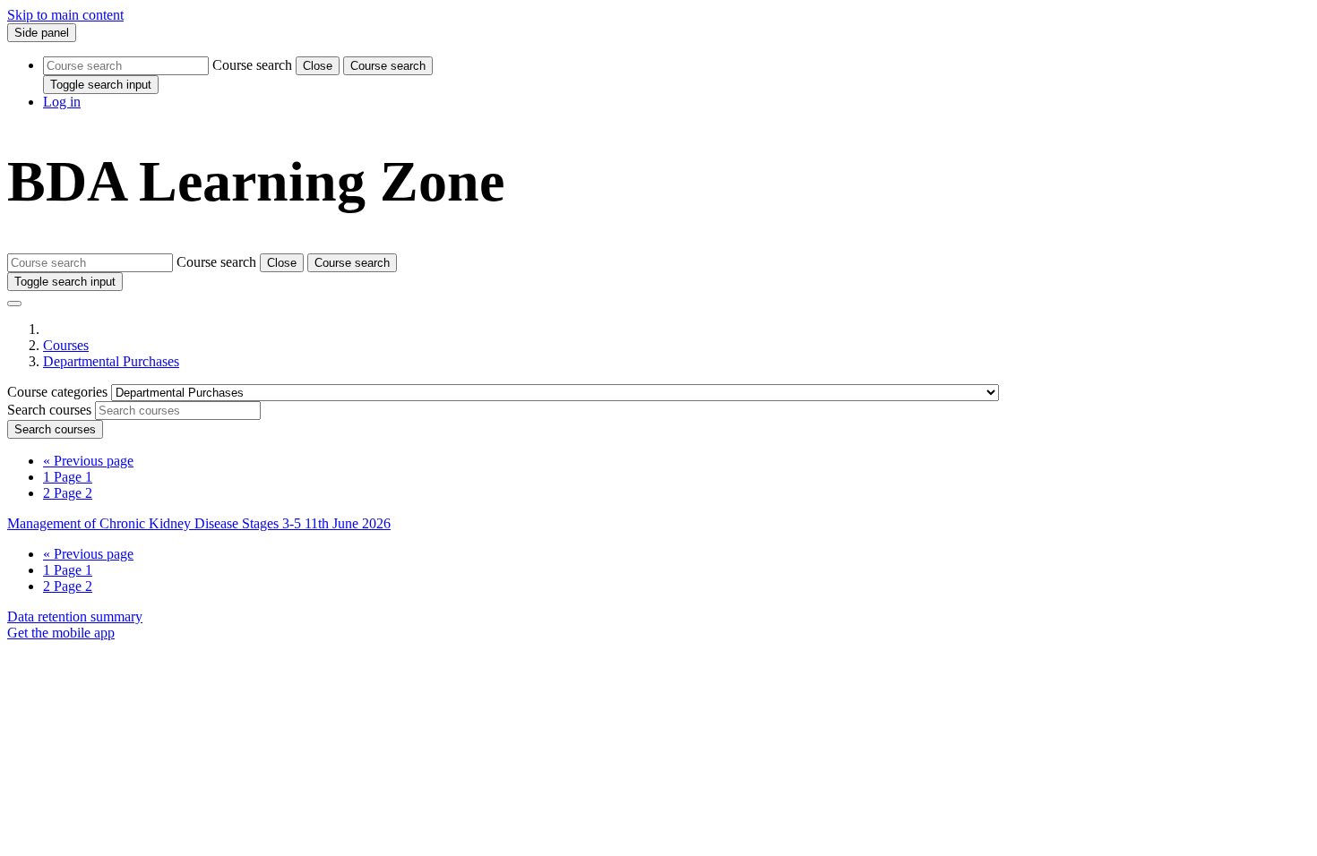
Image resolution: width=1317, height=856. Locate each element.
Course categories (59, 391)
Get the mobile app (61, 632)
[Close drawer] (14, 303)
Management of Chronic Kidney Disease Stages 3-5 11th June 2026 (199, 523)
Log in (62, 101)
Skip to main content (65, 14)
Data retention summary (74, 616)
